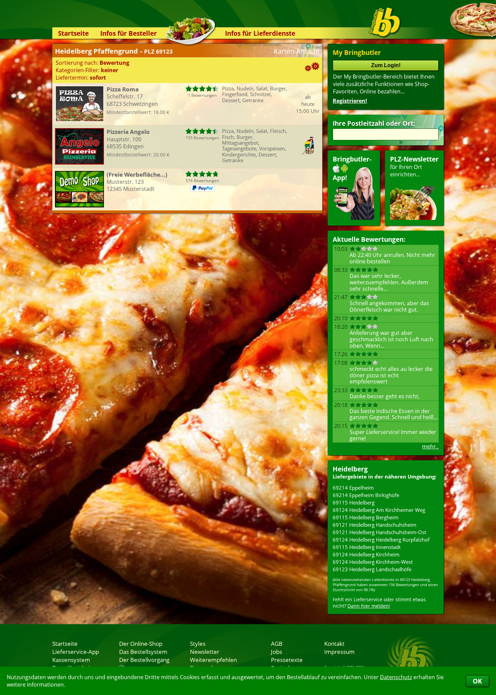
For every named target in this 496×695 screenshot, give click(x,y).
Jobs (276, 651)
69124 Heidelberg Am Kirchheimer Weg (379, 509)
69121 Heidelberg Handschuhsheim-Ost (379, 532)
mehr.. (430, 446)
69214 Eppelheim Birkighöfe (366, 495)
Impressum (339, 651)
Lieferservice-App (75, 651)
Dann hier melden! (369, 606)
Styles (197, 643)
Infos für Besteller (128, 33)
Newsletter (204, 651)
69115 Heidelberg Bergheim (365, 517)
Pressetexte (287, 660)
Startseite (73, 33)
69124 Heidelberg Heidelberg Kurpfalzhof (381, 539)
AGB (276, 643)
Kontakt (334, 643)
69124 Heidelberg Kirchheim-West (373, 561)
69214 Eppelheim (353, 487)
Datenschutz (396, 677)
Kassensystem (71, 660)
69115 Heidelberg (354, 502)
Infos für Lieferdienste (260, 33)
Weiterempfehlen (213, 660)
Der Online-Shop (140, 643)
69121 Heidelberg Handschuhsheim (374, 524)
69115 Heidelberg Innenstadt (367, 547)
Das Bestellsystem (143, 651)
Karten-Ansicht (297, 51)
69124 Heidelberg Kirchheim (366, 554)
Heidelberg (350, 469)
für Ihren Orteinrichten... (414, 166)
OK (477, 681)
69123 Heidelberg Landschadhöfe (372, 569)
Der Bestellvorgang (144, 660)
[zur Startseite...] (384, 22)
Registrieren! (350, 101)
